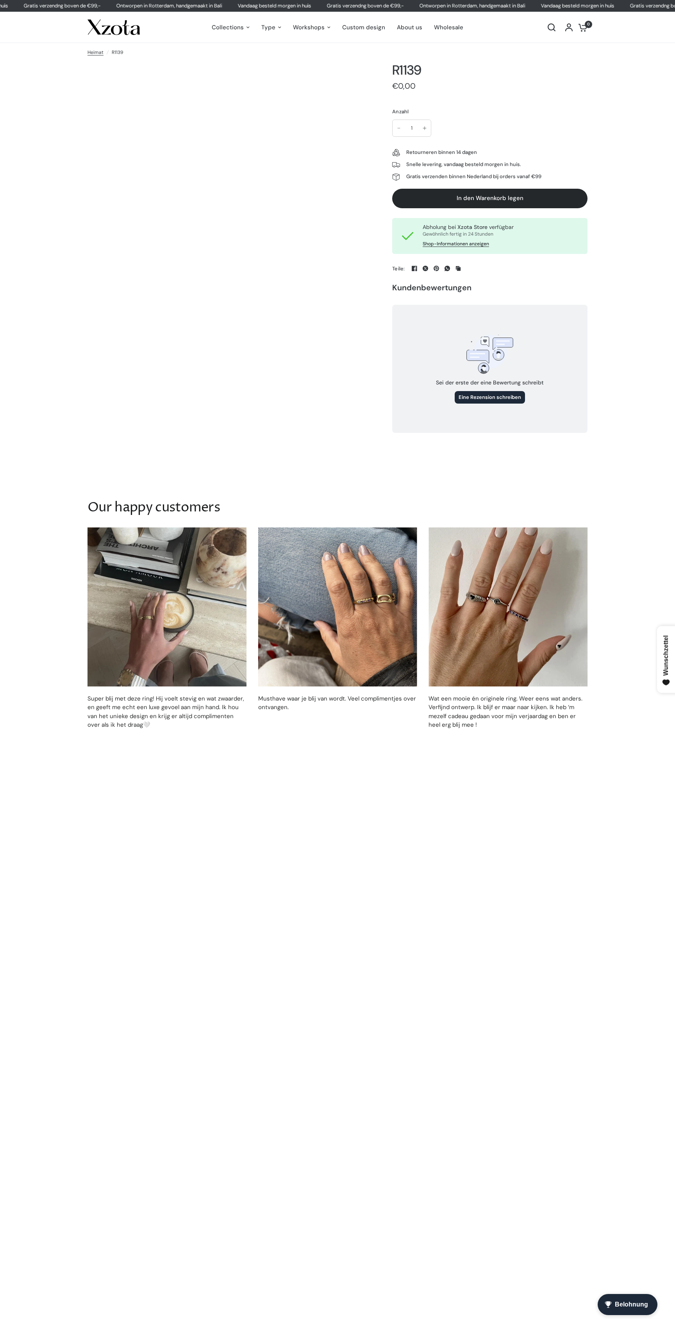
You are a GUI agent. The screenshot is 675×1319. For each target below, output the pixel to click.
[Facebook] (414, 268)
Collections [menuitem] (228, 27)
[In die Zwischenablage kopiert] (458, 268)
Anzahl (400, 111)
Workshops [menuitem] (309, 27)
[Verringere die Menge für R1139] (399, 128)
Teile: (398, 268)
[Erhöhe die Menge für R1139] (424, 128)
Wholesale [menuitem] (448, 27)
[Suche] (551, 27)
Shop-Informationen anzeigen (456, 243)
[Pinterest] (436, 268)
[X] (425, 268)
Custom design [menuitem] (363, 27)
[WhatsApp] (447, 268)
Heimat (96, 52)
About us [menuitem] (409, 27)
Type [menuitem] (268, 27)
